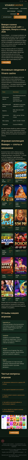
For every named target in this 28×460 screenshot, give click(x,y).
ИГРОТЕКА (5, 8)
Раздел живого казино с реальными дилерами (13, 396)
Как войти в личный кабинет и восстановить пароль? (12, 403)
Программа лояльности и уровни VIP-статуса (13, 383)
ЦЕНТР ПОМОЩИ (11, 11)
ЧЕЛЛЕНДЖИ (14, 14)
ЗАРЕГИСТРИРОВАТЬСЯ (20, 17)
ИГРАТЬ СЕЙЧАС (6, 62)
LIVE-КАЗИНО (24, 8)
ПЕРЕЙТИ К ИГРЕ (14, 432)
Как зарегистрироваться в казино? (14, 389)
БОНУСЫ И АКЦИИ (14, 8)
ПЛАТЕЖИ (19, 11)
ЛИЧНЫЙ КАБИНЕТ (7, 17)
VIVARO (14, 5)
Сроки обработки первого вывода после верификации (12, 410)
